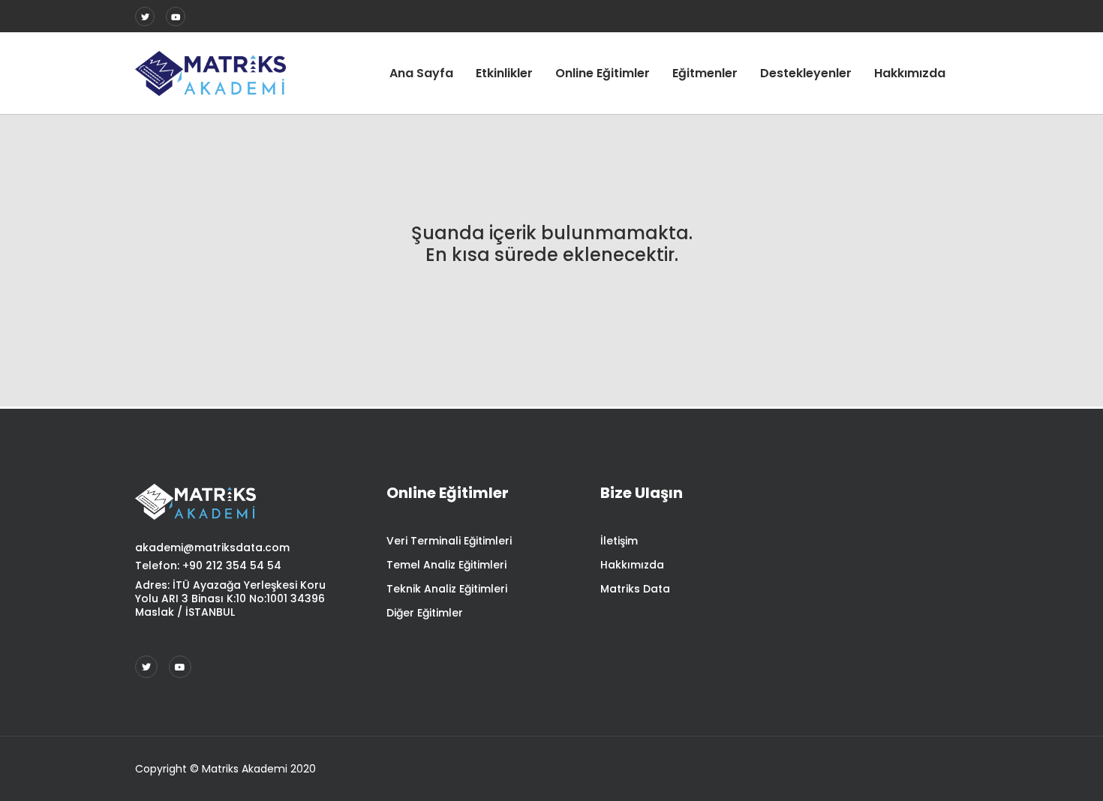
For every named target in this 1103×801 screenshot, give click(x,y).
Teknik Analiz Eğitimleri (446, 588)
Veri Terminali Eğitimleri (449, 540)
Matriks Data (635, 588)
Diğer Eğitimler (424, 612)
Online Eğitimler (602, 73)
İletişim (619, 540)
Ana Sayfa (421, 73)
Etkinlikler (504, 73)
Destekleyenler (806, 73)
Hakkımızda (909, 73)
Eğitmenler (705, 73)
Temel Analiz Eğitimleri (446, 564)
